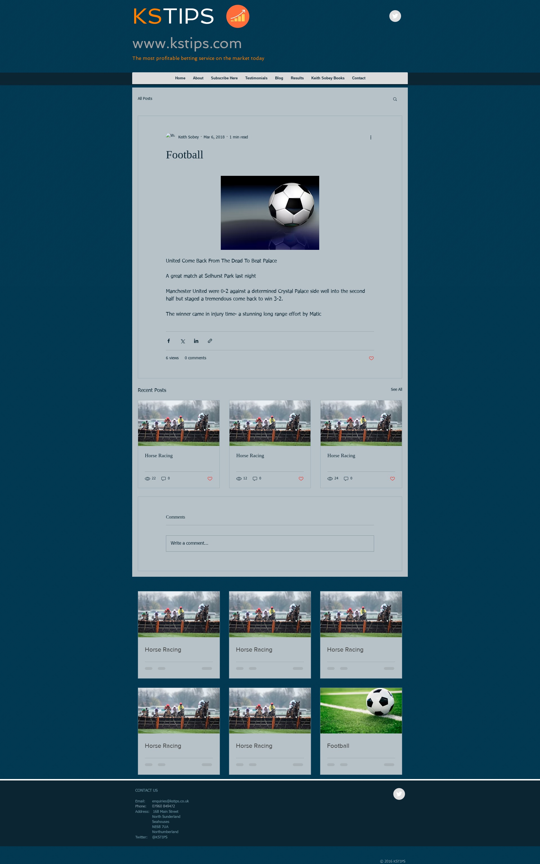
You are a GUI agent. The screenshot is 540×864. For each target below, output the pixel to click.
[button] (395, 99)
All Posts (145, 99)
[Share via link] (210, 341)
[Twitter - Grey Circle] (395, 16)
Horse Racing (159, 455)
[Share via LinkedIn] (196, 341)
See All (396, 390)
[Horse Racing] (178, 423)
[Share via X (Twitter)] (182, 341)
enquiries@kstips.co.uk (170, 801)
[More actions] (370, 137)
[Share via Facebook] (168, 341)
